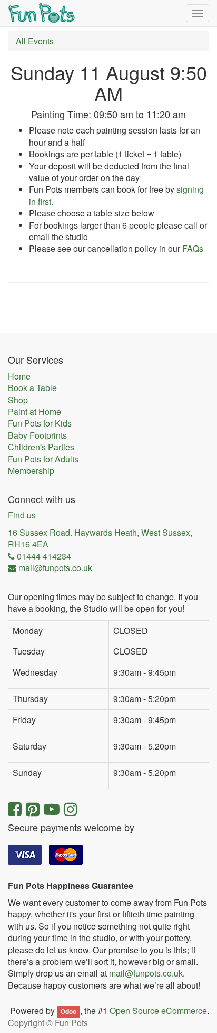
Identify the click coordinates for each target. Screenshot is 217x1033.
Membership (31, 471)
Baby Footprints (37, 435)
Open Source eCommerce (158, 1010)
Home (19, 376)
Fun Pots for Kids (40, 423)
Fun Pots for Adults (43, 459)
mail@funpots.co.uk (146, 973)
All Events (35, 41)
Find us (22, 515)
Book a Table (32, 388)
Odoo (68, 1011)
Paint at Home (34, 412)
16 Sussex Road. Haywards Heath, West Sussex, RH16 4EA (100, 538)
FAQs (192, 248)
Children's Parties (41, 447)
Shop (18, 400)
